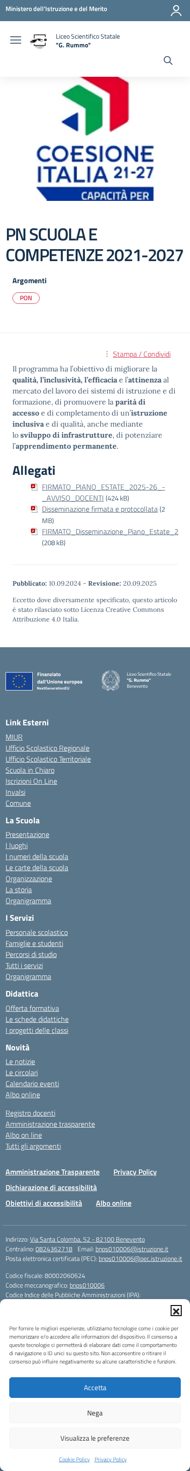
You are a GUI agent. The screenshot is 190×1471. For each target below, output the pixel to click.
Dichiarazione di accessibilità (51, 1187)
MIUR (14, 736)
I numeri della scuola (37, 856)
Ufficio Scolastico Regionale (47, 747)
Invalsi (15, 792)
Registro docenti (30, 1112)
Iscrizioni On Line (31, 781)
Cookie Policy (74, 1459)
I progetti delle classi (37, 1030)
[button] (176, 1310)
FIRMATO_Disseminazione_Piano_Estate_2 (110, 531)
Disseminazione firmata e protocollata (100, 508)
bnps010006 (87, 1285)
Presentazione (27, 834)
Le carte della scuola (37, 867)
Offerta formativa (32, 1008)
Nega (95, 1413)
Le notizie (20, 1061)
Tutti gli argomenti (33, 1146)
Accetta (95, 1387)
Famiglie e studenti (34, 943)
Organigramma (28, 900)
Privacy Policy (111, 1459)
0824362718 (54, 1249)
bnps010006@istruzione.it (131, 1249)
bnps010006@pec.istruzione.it (140, 1258)
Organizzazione (29, 878)
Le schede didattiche (37, 1019)
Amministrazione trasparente (50, 1123)
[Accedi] (176, 11)
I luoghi (17, 845)
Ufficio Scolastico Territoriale (48, 758)
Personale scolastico (37, 932)
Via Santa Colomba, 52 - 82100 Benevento (87, 1239)
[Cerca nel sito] (168, 62)
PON (26, 297)
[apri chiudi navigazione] (15, 40)
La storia (19, 889)
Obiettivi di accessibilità (44, 1203)
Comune (18, 803)
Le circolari (22, 1072)
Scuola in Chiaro (30, 769)
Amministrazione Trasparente (53, 1171)
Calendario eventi (32, 1083)
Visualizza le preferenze (95, 1438)
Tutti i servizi (24, 965)
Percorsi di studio (31, 954)
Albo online (23, 1094)
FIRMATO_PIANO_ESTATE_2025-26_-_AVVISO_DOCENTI (103, 492)
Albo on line (24, 1134)
